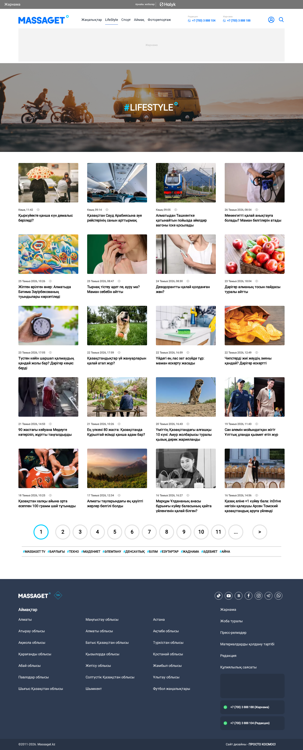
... (236, 532)
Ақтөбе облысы (166, 631)
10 (201, 532)
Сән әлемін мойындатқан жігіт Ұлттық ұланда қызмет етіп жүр (251, 381)
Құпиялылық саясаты (238, 667)
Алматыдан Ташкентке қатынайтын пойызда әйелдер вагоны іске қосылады (181, 168)
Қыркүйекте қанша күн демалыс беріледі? (45, 166)
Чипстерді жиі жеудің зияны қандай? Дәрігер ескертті (248, 309)
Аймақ (139, 20)
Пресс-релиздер (233, 632)
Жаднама (190, 551)
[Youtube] (228, 595)
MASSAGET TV (34, 551)
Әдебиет (209, 551)
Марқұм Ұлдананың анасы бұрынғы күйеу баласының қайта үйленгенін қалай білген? (184, 454)
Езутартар (169, 551)
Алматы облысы (99, 631)
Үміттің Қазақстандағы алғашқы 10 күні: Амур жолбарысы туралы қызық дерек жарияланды (184, 382)
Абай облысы (29, 666)
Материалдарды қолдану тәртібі (247, 644)
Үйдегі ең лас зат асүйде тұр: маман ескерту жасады (180, 309)
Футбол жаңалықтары (171, 689)
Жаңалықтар (91, 20)
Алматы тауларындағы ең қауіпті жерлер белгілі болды (115, 452)
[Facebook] (248, 595)
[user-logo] (271, 19)
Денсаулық (134, 551)
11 (218, 532)
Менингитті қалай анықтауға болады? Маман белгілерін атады (253, 166)
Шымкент (94, 689)
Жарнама (12, 4)
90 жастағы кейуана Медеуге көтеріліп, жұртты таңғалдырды (45, 381)
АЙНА (225, 551)
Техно (73, 551)
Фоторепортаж (159, 20)
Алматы (25, 619)
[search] (281, 19)
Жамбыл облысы (167, 666)
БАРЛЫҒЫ (56, 551)
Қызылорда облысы (102, 654)
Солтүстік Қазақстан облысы (110, 677)
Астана (159, 619)
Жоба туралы (231, 621)
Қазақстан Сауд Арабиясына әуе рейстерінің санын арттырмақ (114, 166)
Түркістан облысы (168, 642)
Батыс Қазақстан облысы (107, 642)
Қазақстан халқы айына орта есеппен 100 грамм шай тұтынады (47, 452)
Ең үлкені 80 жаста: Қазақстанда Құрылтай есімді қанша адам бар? (116, 381)
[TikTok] (218, 595)
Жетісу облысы (98, 666)
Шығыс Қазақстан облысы (40, 689)
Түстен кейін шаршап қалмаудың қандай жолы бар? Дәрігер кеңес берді (46, 311)
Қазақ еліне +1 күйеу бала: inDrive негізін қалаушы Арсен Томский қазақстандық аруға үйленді (253, 454)
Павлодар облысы (33, 677)
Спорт (126, 20)
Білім (152, 551)
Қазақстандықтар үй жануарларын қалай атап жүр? (116, 309)
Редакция (228, 656)
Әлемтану (111, 551)
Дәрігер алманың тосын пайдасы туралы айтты (252, 238)
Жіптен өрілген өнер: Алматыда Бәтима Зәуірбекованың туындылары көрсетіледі (44, 239)
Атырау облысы (31, 631)
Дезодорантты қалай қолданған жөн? (183, 238)
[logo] (43, 19)
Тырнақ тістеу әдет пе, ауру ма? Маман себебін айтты (113, 238)
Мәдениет (90, 551)
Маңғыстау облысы (102, 619)
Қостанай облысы (168, 654)
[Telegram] (268, 595)
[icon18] (58, 595)
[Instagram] (258, 595)
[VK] (238, 595)
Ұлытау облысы (166, 677)
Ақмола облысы (31, 642)
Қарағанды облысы (34, 654)
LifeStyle (111, 20)
